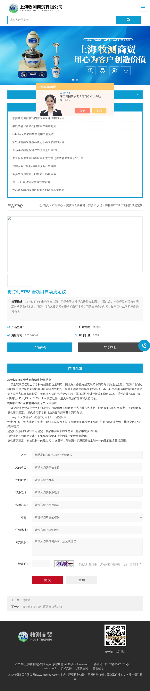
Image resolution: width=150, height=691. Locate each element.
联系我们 (110, 347)
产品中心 (57, 205)
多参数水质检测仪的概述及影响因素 (34, 174)
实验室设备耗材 (75, 205)
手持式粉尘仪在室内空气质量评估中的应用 (38, 118)
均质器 (26, 600)
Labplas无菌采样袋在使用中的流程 (33, 134)
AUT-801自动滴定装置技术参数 (31, 182)
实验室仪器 (95, 205)
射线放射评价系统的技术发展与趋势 (34, 126)
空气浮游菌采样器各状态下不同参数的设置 (38, 142)
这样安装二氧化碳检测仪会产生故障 (34, 166)
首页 (46, 205)
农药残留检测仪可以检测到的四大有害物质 (38, 190)
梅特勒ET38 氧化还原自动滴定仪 (42, 606)
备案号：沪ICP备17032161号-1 (112, 664)
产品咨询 (40, 347)
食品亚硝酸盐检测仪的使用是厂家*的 (34, 150)
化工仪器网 (81, 668)
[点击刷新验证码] (64, 563)
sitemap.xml (49, 668)
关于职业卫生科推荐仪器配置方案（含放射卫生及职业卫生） (49, 158)
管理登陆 (98, 668)
